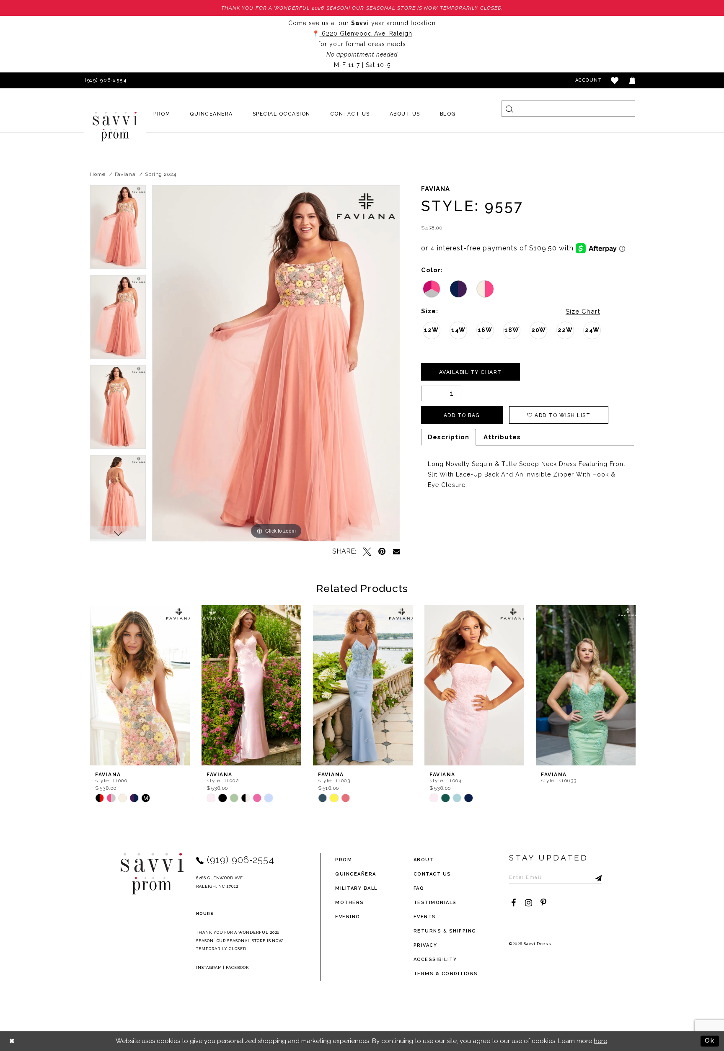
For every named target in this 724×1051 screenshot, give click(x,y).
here (600, 1041)
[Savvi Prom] (115, 126)
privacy (425, 945)
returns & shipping (445, 931)
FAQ (419, 888)
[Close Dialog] (12, 1041)
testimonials (435, 902)
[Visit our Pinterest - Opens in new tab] (543, 903)
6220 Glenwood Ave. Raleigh (366, 33)
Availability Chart (470, 372)
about (424, 860)
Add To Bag (462, 415)
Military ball (356, 888)
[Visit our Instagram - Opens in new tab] (528, 903)
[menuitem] (162, 114)
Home (98, 174)
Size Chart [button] (583, 311)
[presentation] (140, 685)
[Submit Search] (510, 108)
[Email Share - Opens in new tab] (396, 551)
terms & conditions (446, 973)
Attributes (502, 437)
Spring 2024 (160, 174)
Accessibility (435, 959)
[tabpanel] (118, 230)
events (425, 917)
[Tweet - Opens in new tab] (367, 551)
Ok (710, 1040)
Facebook (237, 967)
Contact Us (432, 874)
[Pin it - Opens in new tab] (382, 551)
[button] (615, 80)
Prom (343, 860)
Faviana (125, 174)
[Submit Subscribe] (595, 877)
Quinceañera (355, 874)
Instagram (209, 967)
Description (448, 437)
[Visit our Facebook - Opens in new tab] (513, 903)
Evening (347, 917)
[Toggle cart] (632, 80)
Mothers (349, 902)
